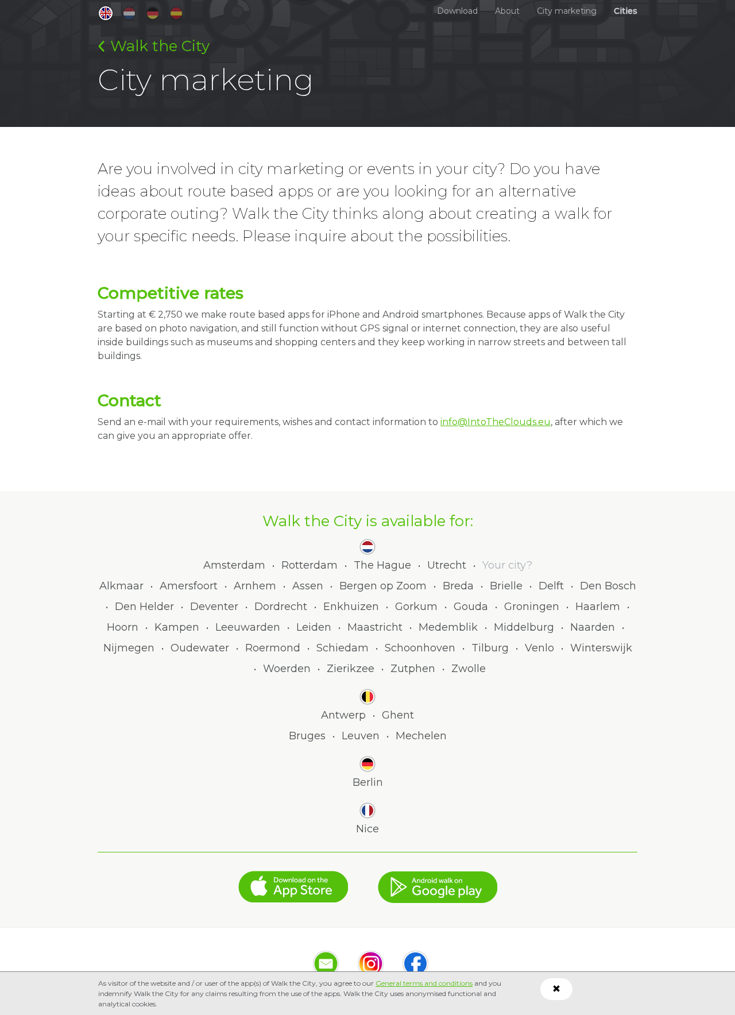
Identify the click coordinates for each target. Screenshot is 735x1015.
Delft (551, 586)
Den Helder (144, 606)
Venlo (539, 648)
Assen (307, 586)
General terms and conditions (424, 983)
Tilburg (490, 648)
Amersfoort (189, 586)
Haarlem (597, 606)
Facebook (415, 964)
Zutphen (412, 668)
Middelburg (524, 627)
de (153, 13)
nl (129, 13)
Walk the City (160, 46)
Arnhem (255, 586)
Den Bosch (608, 586)
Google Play (437, 881)
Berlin (368, 782)
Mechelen (421, 736)
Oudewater (200, 648)
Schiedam (342, 648)
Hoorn (122, 627)
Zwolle (468, 668)
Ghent (398, 715)
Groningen (531, 606)
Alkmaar (121, 586)
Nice (367, 829)
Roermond (272, 648)
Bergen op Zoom (383, 586)
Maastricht (375, 627)
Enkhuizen (351, 606)
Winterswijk (601, 648)
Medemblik (448, 627)
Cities (625, 11)
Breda (458, 586)
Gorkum (416, 606)
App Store (293, 881)
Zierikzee (350, 668)
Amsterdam (234, 565)
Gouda (471, 606)
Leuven (361, 736)
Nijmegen (128, 648)
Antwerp (343, 715)
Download (457, 11)
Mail (326, 964)
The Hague (382, 565)
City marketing (567, 11)
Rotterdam (309, 565)
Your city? (507, 565)
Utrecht (446, 565)
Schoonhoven (420, 648)
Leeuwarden (247, 627)
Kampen (176, 627)
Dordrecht (280, 606)
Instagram (371, 964)
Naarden (592, 627)
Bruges (307, 736)
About (507, 11)
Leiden (313, 627)
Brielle (506, 586)
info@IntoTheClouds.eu (495, 421)
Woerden (287, 668)
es (176, 13)
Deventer (214, 606)
